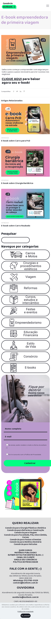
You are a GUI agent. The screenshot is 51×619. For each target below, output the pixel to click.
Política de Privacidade (33, 454)
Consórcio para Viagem (25, 532)
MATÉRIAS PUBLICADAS (25, 552)
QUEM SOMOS (25, 550)
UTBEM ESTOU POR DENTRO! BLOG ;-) (26, 555)
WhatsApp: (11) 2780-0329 (25, 580)
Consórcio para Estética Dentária (25, 542)
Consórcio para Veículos (25, 544)
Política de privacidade (25, 611)
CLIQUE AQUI (12, 79)
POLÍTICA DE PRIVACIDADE (25, 562)
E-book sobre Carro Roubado (15, 225)
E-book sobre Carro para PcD (15, 141)
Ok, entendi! (25, 615)
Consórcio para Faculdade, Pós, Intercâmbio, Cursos (25, 536)
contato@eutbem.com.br (25, 583)
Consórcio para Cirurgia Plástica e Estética (25, 528)
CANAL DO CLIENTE (25, 557)
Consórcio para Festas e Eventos (25, 539)
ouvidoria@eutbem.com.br (25, 597)
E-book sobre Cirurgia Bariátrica (17, 183)
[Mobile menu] (48, 4)
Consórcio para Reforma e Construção (25, 530)
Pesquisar (9, 234)
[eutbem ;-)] (9, 5)
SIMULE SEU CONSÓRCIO (25, 559)
